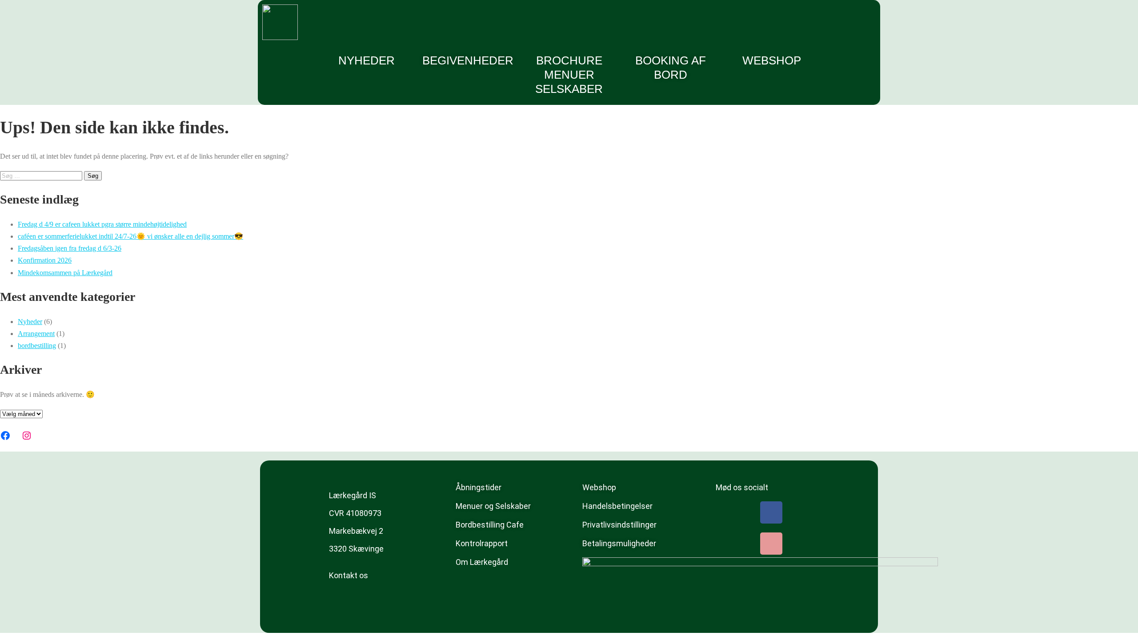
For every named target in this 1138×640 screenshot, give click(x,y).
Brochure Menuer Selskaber (569, 75)
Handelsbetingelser (617, 506)
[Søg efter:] (42, 175)
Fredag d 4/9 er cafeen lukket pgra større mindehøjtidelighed (102, 224)
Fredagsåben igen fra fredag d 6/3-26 (69, 248)
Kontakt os (348, 575)
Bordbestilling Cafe (490, 524)
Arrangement (36, 333)
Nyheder (366, 60)
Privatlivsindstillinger (619, 524)
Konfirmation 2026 (45, 260)
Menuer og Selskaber (493, 506)
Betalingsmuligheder (619, 543)
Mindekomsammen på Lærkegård (65, 272)
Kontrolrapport (482, 543)
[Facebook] (5, 435)
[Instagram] (26, 435)
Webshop (771, 60)
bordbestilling (37, 345)
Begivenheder (467, 60)
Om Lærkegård (482, 562)
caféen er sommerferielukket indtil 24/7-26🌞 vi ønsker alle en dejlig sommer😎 (130, 236)
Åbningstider (478, 487)
